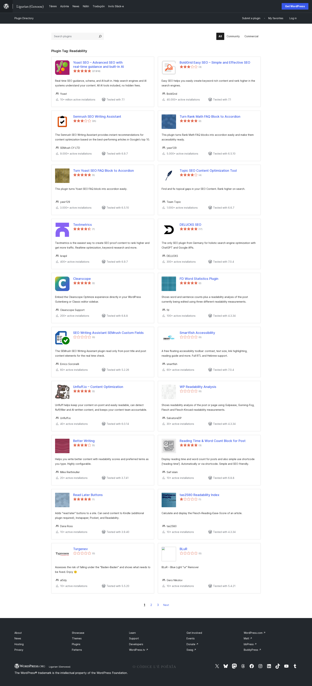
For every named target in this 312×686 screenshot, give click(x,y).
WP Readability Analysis (198, 387)
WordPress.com (255, 632)
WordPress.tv (138, 649)
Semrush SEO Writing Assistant (97, 116)
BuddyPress (252, 649)
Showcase (78, 632)
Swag (191, 649)
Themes (77, 638)
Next (166, 604)
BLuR (183, 549)
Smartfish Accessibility (197, 333)
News (17, 638)
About (18, 632)
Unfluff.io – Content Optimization (98, 387)
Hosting (19, 644)
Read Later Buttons (88, 495)
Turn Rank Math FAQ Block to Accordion (210, 116)
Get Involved (194, 632)
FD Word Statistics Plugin (199, 279)
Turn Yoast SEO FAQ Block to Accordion (103, 170)
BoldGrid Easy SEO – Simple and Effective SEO (215, 62)
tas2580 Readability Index (199, 495)
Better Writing (84, 441)
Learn (132, 632)
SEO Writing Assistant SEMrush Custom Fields (108, 333)
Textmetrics (82, 224)
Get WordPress (295, 6)
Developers (136, 644)
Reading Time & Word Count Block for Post (213, 441)
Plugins (76, 644)
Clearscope (82, 279)
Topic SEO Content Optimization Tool (208, 170)
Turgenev (80, 549)
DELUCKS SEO (190, 224)
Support (134, 638)
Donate (192, 644)
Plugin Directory (24, 18)
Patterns (77, 649)
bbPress (250, 644)
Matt (248, 638)
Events (191, 638)
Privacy (18, 649)
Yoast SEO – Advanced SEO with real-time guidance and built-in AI (98, 65)
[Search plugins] (100, 36)
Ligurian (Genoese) (59, 666)
